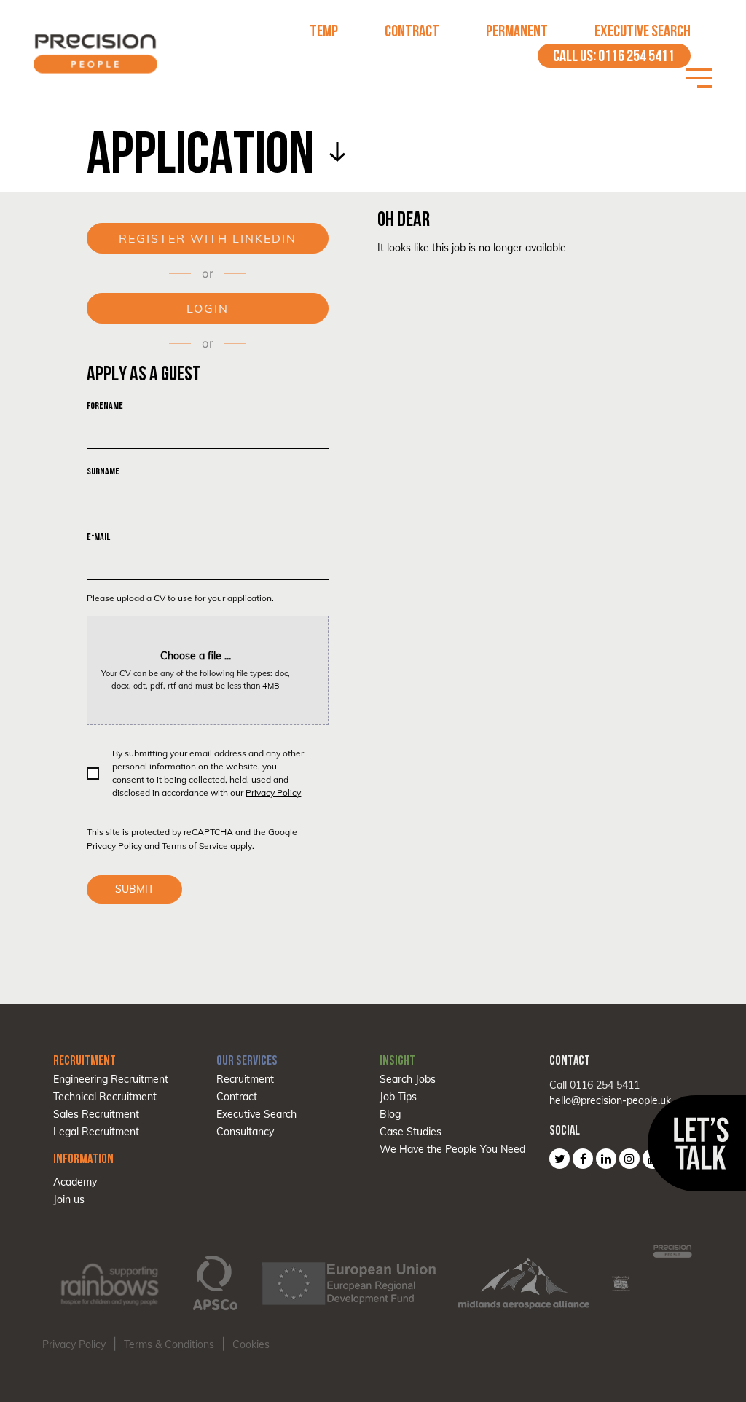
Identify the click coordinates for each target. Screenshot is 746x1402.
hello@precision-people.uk (610, 1100)
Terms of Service (195, 845)
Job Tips (398, 1097)
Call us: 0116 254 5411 (614, 55)
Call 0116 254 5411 (594, 1085)
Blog (390, 1114)
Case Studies (410, 1132)
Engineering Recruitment (110, 1079)
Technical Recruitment (105, 1097)
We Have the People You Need (452, 1149)
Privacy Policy (273, 792)
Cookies (251, 1344)
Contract (412, 31)
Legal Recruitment (96, 1132)
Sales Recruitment (96, 1114)
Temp (324, 31)
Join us (69, 1199)
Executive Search (642, 31)
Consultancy (245, 1132)
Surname (103, 471)
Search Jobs (408, 1079)
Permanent (517, 31)
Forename (105, 405)
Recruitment (245, 1079)
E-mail (98, 536)
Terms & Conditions (169, 1344)
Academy (75, 1182)
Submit (134, 889)
